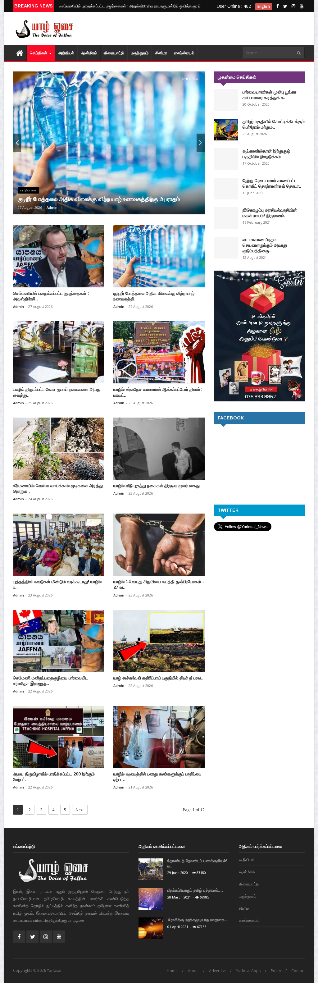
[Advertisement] (249, 25)
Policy (276, 970)
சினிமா (161, 53)
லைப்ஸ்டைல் (184, 53)
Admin (52, 207)
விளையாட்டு (114, 53)
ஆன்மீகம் (89, 53)
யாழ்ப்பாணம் (28, 190)
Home (172, 970)
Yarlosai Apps (248, 970)
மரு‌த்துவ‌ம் (139, 53)
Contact (298, 970)
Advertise (217, 970)
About (193, 970)
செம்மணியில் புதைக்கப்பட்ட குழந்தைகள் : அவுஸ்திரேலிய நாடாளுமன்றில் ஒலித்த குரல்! (130, 6)
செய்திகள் (39, 53)
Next (80, 809)
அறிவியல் (66, 53)
